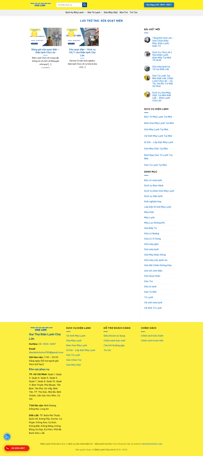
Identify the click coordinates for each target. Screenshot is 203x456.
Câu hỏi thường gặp (114, 345)
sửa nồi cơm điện (153, 270)
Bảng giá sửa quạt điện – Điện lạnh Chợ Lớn (45, 51)
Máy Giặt (149, 212)
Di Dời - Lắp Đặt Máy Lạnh (80, 350)
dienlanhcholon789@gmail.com (46, 352)
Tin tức (107, 350)
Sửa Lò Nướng (151, 233)
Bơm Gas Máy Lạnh (76, 345)
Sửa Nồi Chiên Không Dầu (158, 265)
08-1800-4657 (47, 344)
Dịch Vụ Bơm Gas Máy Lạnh (159, 190)
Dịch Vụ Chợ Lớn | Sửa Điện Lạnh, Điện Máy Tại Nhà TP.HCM (162, 56)
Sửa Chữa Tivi (73, 360)
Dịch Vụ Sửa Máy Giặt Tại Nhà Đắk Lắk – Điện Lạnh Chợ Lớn (161, 96)
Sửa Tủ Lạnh (93, 12)
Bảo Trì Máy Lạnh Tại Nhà (158, 116)
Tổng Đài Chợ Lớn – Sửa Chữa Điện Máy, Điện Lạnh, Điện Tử (163, 42)
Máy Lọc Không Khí (154, 222)
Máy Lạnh (149, 217)
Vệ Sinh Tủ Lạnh (153, 307)
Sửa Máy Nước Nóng (155, 254)
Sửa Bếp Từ (150, 228)
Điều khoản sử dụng (114, 335)
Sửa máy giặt (151, 244)
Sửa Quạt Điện (152, 276)
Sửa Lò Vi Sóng (152, 238)
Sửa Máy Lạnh (73, 340)
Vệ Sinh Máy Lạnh (75, 335)
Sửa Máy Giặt (111, 12)
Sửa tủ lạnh (150, 286)
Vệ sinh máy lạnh (153, 302)
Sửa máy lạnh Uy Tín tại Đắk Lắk (161, 68)
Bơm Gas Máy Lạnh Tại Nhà (159, 123)
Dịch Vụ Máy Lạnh (75, 12)
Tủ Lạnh (148, 297)
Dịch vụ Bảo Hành (153, 185)
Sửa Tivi (124, 12)
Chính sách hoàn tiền (152, 340)
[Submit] (84, 4)
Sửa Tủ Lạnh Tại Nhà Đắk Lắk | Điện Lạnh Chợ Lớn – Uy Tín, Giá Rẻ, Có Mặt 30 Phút (162, 81)
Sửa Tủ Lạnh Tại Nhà (155, 165)
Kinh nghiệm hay (152, 201)
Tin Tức (133, 12)
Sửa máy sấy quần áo (156, 260)
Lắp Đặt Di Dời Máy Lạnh (157, 206)
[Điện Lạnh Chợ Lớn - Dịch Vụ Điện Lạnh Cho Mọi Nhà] (40, 5)
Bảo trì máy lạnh (153, 180)
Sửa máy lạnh (151, 249)
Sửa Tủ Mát (150, 291)
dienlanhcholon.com (152, 444)
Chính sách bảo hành (152, 335)
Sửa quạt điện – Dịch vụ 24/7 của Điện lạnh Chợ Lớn (82, 52)
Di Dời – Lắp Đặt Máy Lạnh (158, 142)
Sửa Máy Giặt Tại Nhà (156, 148)
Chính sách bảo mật (114, 340)
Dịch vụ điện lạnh (153, 196)
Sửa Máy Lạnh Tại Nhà (156, 129)
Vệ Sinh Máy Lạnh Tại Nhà (158, 135)
